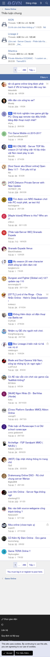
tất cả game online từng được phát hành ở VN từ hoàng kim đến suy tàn (27, 85)
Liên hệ (4, 630)
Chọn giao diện (10, 619)
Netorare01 (13, 514)
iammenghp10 (14, 284)
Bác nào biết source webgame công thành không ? (26, 509)
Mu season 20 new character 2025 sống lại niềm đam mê (25, 263)
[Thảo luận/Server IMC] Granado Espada (25, 233)
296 (24, 69)
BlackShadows (15, 251)
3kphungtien (13, 554)
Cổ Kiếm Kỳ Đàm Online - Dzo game (27, 537)
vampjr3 (11, 415)
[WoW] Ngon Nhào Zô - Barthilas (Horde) (25, 394)
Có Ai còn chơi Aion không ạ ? (21, 27)
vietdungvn (13, 350)
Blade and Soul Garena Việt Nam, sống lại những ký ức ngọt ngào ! (25, 361)
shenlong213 (14, 498)
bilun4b (11, 156)
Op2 (10, 465)
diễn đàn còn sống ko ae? (21, 100)
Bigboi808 (12, 481)
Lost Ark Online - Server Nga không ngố (26, 493)
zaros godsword (15, 432)
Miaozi (11, 238)
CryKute (12, 320)
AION (11, 19)
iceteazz (12, 304)
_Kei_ (19, 44)
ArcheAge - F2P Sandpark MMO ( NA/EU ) (25, 444)
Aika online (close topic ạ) (21, 524)
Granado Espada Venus (20, 248)
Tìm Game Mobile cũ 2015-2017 (24, 133)
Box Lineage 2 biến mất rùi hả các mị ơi (26, 345)
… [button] (19, 69)
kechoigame (13, 205)
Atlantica (12, 50)
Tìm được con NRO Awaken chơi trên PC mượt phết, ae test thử (27, 200)
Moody (11, 103)
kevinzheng (13, 540)
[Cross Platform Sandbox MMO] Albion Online (28, 411)
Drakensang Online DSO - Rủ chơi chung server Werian (26, 476)
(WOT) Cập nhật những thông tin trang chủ (28, 460)
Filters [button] (43, 77)
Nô (44, 27)
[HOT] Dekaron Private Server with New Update (26, 184)
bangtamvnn (13, 267)
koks (10, 399)
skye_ (11, 123)
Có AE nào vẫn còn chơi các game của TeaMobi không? (28, 378)
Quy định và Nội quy (10, 635)
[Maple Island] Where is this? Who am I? (28, 217)
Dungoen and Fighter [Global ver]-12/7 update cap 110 (28, 279)
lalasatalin (12, 90)
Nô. (9, 172)
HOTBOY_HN (14, 188)
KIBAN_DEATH (15, 448)
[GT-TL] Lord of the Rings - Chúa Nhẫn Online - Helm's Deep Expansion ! (28, 297)
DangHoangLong (15, 333)
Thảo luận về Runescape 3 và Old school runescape (25, 427)
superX (11, 527)
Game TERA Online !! (19, 551)
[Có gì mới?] (41, 3)
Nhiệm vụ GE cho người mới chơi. (25, 330)
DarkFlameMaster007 (18, 136)
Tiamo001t (21, 61)
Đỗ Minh (12, 383)
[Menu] (4, 3)
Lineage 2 (13, 33)
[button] (24, 624)
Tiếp (31, 69)
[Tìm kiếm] (46, 3)
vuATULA (12, 366)
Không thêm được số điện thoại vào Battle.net (26, 315)
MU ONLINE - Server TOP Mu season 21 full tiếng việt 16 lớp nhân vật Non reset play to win (26, 149)
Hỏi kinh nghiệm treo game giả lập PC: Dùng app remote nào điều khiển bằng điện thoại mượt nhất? (28, 116)
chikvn (11, 221)
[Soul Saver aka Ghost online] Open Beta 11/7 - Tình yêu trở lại (26, 167)
